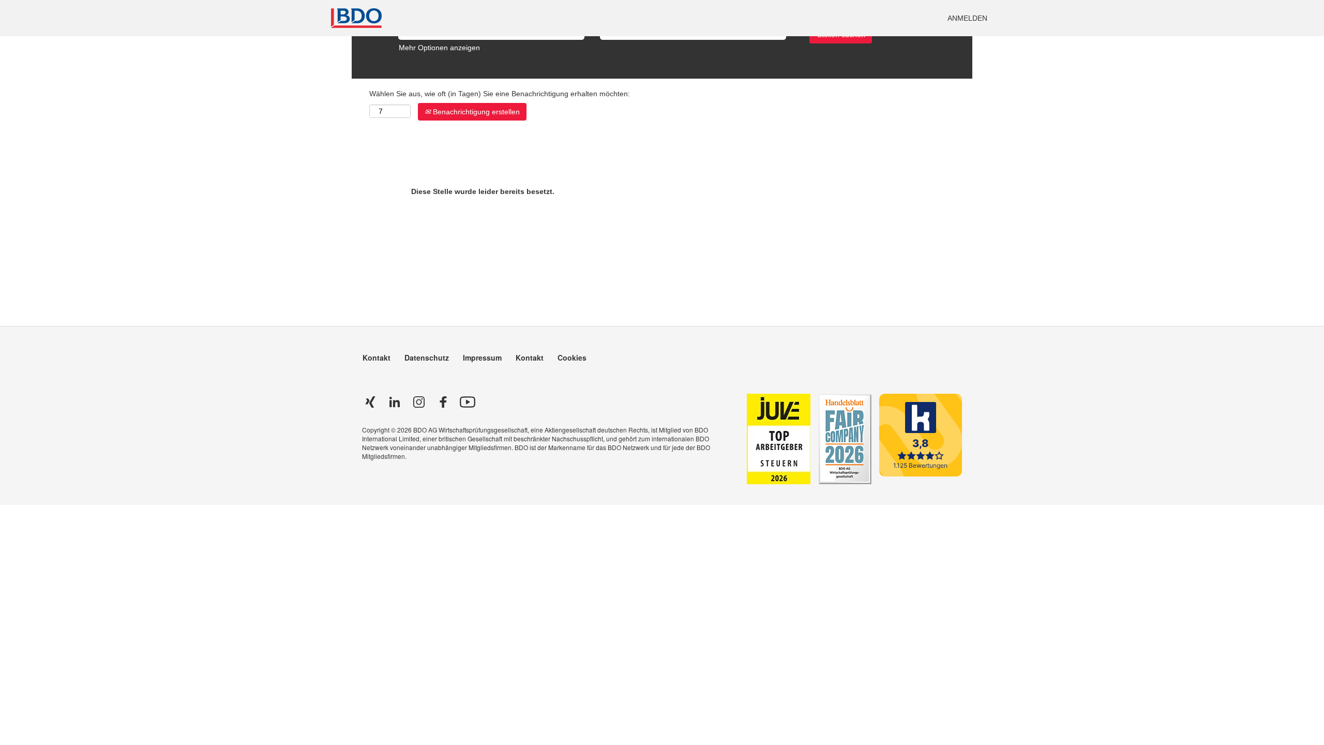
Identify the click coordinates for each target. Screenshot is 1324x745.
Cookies (572, 357)
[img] (496, 18)
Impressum (482, 357)
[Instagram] (419, 402)
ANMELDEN (967, 18)
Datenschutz (426, 357)
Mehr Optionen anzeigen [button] (439, 47)
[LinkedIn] (394, 402)
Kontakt (376, 357)
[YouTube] (467, 402)
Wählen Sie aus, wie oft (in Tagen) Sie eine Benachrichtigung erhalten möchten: (499, 94)
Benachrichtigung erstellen (475, 112)
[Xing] (370, 402)
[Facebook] (443, 402)
